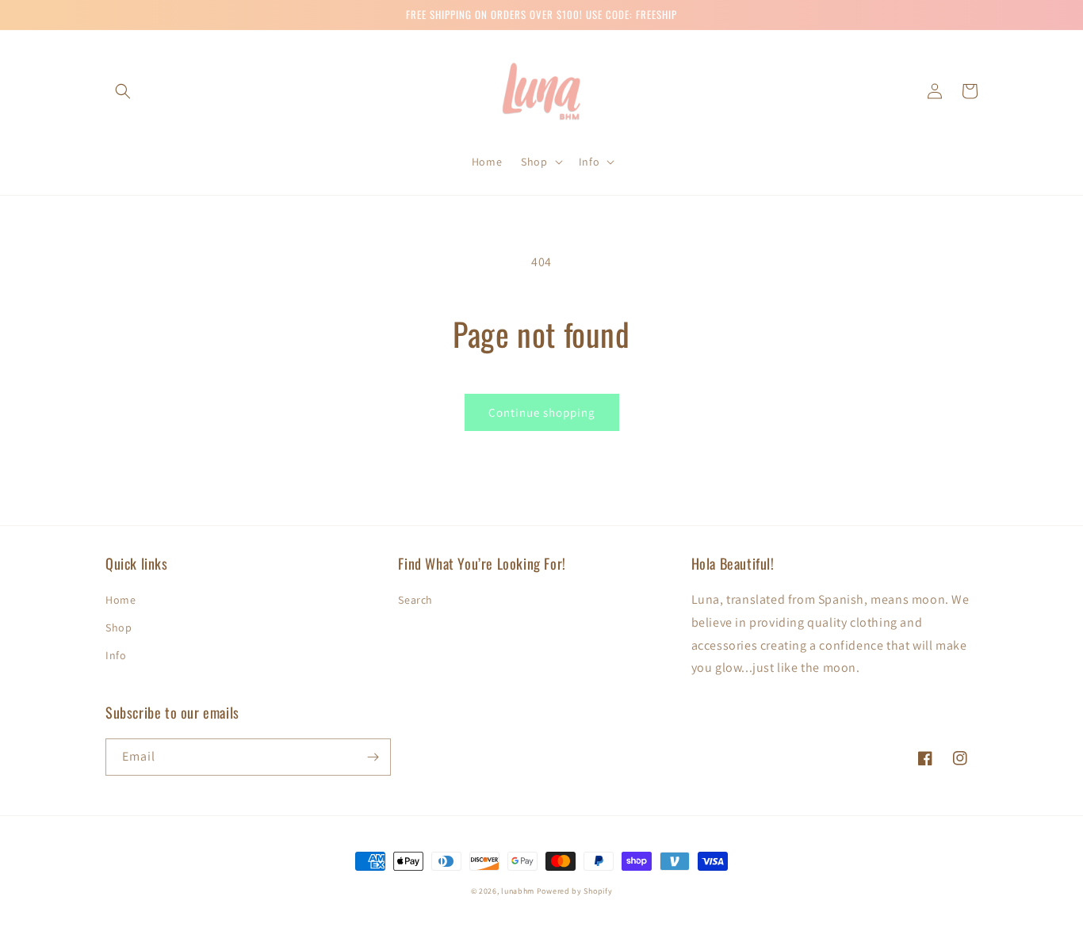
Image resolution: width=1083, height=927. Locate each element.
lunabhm (517, 891)
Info (115, 655)
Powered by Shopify (575, 891)
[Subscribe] (372, 757)
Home (120, 600)
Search (415, 600)
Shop (118, 627)
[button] (122, 91)
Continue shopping (541, 412)
